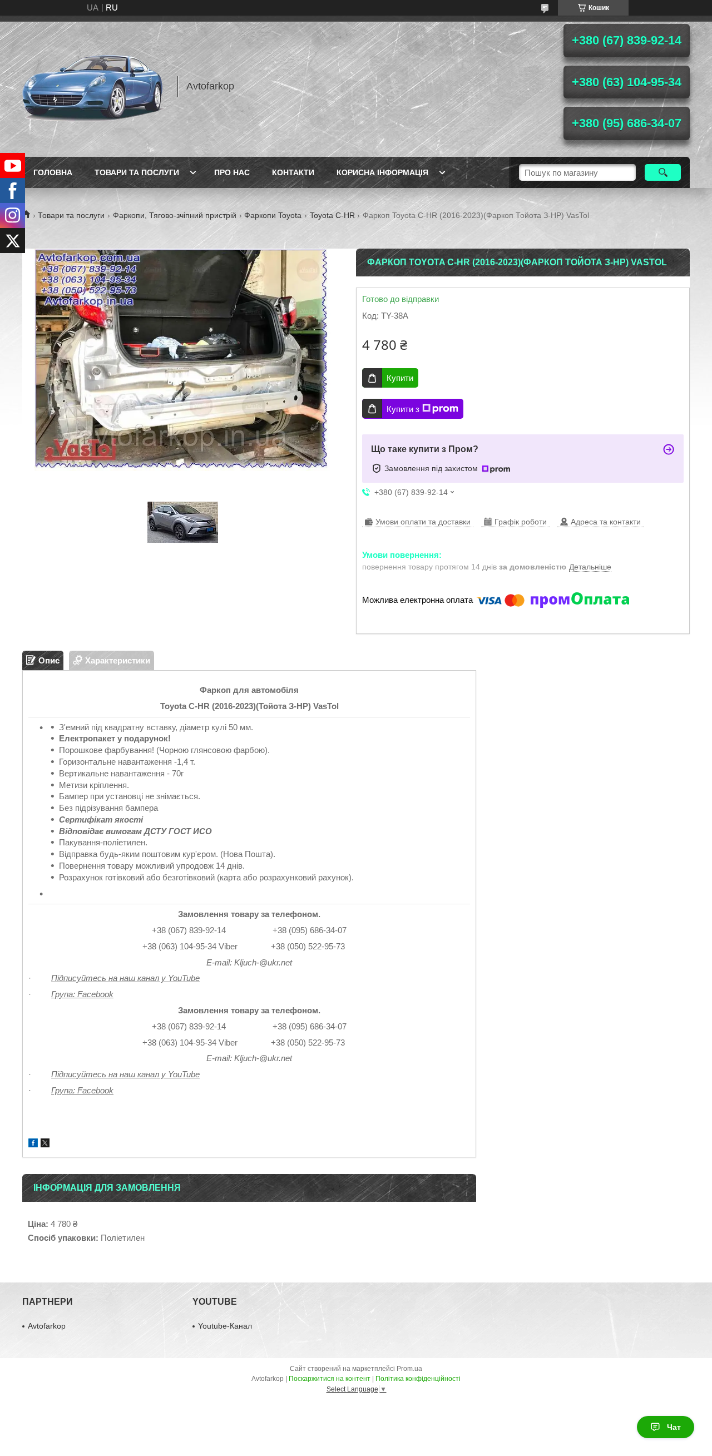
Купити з (403, 409)
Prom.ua (409, 1369)
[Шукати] (663, 172)
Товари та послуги (137, 172)
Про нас (232, 172)
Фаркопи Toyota (272, 215)
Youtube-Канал (225, 1325)
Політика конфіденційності (418, 1379)
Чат (674, 1427)
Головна (52, 172)
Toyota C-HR (332, 215)
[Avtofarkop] (94, 86)
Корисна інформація (382, 172)
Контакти (293, 172)
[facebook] (33, 1144)
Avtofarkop (47, 1325)
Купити (400, 378)
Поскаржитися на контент (329, 1379)
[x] (45, 1144)
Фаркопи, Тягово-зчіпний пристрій (174, 215)
